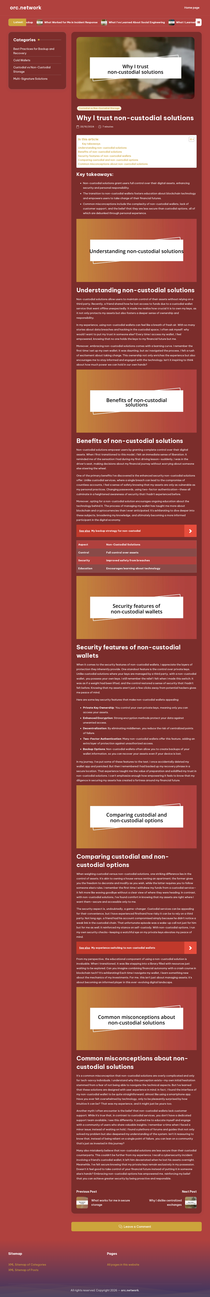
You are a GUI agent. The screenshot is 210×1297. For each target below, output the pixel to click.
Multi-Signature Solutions (30, 78)
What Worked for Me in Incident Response (41, 22)
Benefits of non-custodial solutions (100, 151)
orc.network (25, 7)
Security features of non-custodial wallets (104, 155)
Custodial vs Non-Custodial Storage (99, 108)
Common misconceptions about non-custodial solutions (113, 163)
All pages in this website (123, 1264)
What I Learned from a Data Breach (169, 22)
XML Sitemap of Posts (23, 1270)
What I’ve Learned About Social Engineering (107, 22)
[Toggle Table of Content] (189, 139)
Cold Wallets (21, 60)
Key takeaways (91, 143)
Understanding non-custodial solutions (102, 147)
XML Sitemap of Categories (27, 1264)
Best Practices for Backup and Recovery (33, 51)
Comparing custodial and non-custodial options (108, 159)
